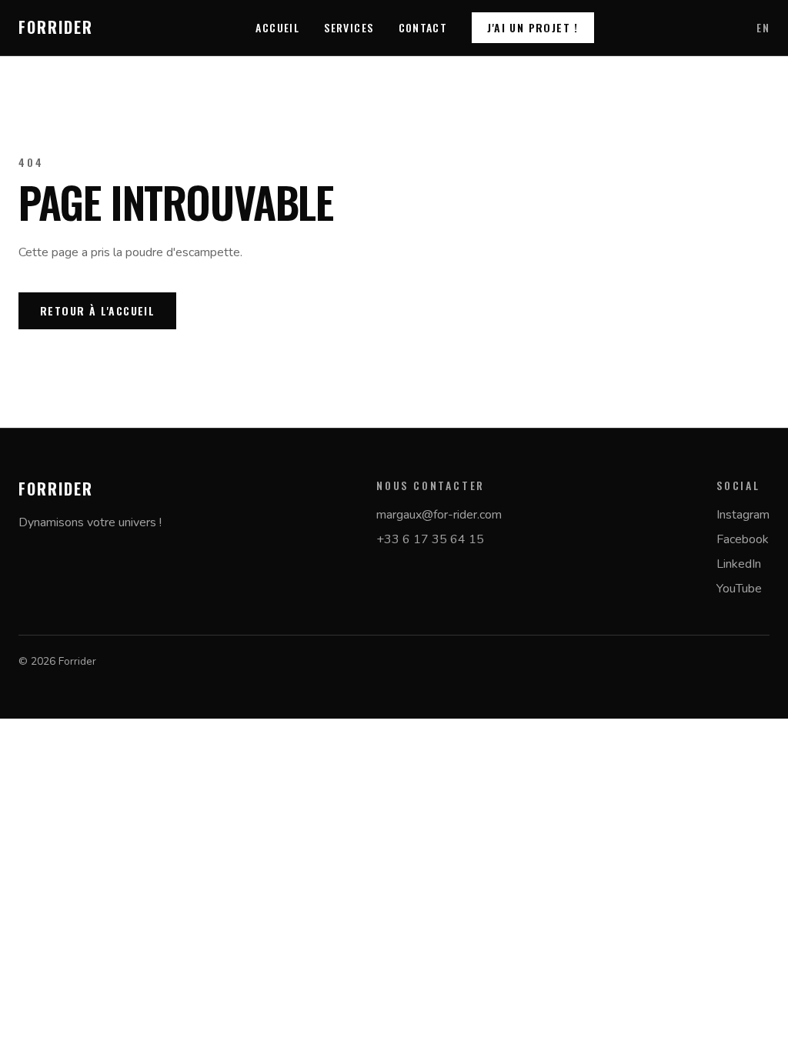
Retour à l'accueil (97, 310)
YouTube (739, 588)
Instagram (743, 514)
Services (348, 27)
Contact (423, 27)
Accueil (277, 27)
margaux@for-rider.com (439, 514)
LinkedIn (738, 564)
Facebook (742, 539)
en (763, 27)
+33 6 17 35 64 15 (430, 539)
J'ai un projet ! (532, 27)
